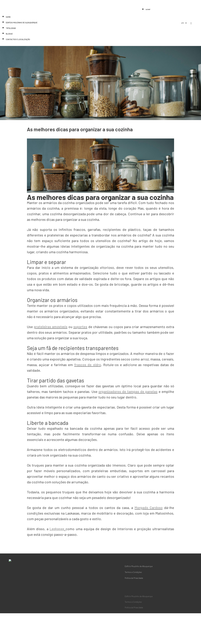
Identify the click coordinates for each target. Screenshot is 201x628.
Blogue (9, 34)
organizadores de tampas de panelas (127, 391)
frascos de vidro (87, 365)
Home (148, 9)
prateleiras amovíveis (51, 327)
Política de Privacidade (134, 578)
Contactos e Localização (18, 39)
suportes (80, 327)
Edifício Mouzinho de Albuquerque (21, 22)
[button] (136, 586)
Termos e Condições (133, 572)
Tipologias (11, 28)
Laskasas (57, 529)
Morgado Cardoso (149, 507)
